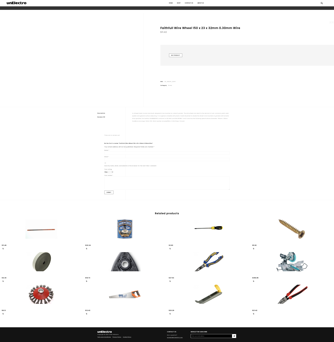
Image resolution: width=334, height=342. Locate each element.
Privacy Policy (117, 337)
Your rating (108, 169)
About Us (200, 3)
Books (155, 11)
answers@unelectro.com (175, 337)
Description (101, 113)
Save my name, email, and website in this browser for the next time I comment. (130, 166)
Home (171, 3)
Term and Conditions (104, 337)
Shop (178, 3)
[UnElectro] (16, 3)
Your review (108, 175)
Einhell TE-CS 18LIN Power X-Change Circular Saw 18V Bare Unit (333, 22)
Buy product (175, 55)
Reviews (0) (101, 117)
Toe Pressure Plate (330, 22)
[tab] (111, 113)
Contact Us (189, 3)
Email (106, 156)
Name (106, 150)
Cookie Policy (127, 337)
